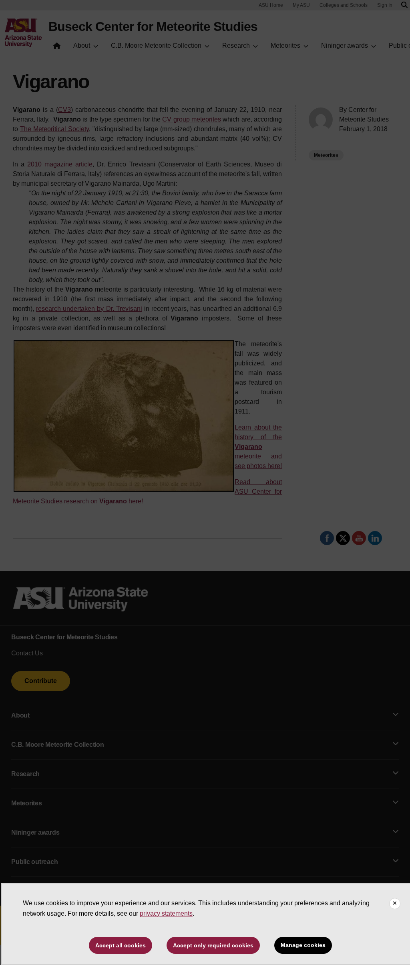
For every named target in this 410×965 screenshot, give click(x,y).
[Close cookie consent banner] (394, 903)
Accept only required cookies (213, 945)
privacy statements (166, 913)
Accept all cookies (120, 945)
